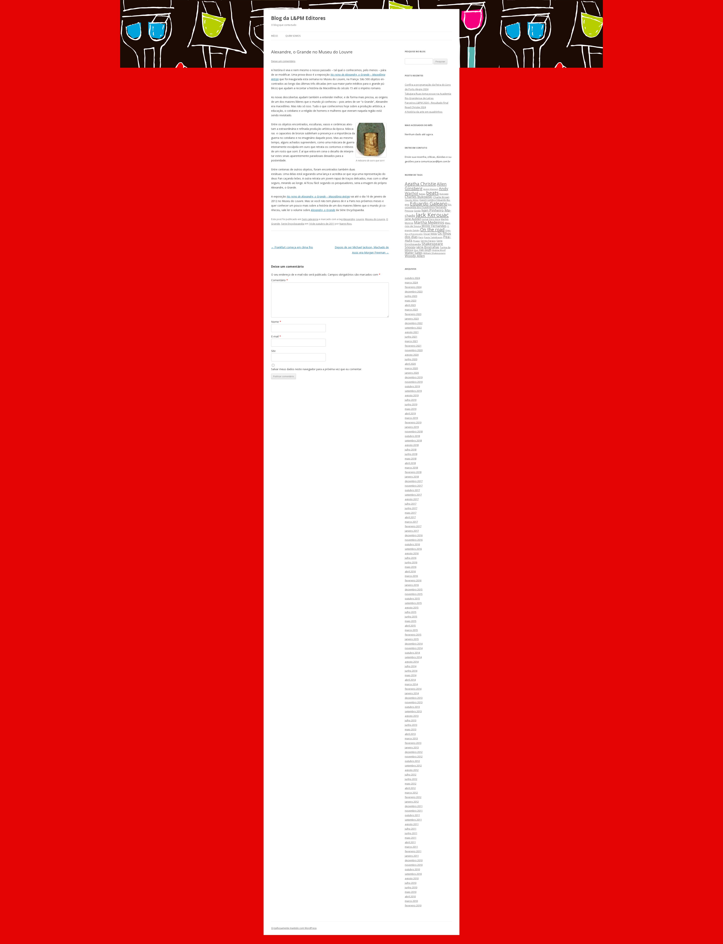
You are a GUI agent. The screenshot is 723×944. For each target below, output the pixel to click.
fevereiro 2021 (413, 345)
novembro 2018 (414, 431)
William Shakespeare (434, 253)
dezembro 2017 (414, 481)
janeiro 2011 (412, 855)
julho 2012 (410, 774)
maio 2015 (410, 621)
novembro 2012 (414, 756)
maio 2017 (410, 512)
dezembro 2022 (414, 323)
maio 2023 (410, 300)
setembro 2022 (413, 327)
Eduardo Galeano (428, 203)
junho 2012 (411, 779)
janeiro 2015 (412, 639)
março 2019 (411, 418)
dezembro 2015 (414, 589)
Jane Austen (413, 219)
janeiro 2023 (412, 318)
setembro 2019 (413, 391)
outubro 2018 (412, 436)
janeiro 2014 (412, 693)
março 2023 (411, 309)
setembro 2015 (413, 603)
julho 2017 (410, 503)
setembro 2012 (413, 765)
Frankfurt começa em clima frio (292, 247)
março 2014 (411, 684)
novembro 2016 (414, 539)
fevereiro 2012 (413, 797)
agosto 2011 (412, 824)
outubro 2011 (412, 815)
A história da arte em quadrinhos (423, 111)
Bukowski (443, 194)
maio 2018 (410, 458)
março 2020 (411, 368)
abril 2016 (410, 571)
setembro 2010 (413, 874)
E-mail (276, 336)
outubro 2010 (412, 869)
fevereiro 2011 (413, 851)
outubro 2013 (412, 707)
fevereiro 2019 (413, 422)
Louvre (360, 219)
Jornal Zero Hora (431, 219)
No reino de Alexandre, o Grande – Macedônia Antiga (318, 196)
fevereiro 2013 (413, 743)
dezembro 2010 (414, 860)
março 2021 (411, 341)
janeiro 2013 (412, 747)
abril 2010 (410, 896)
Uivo (416, 250)
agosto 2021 (412, 332)
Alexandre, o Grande (323, 210)
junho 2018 (411, 454)
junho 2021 (411, 336)
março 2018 (411, 467)
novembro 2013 (414, 702)
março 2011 (411, 846)
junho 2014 (411, 670)
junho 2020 (411, 359)
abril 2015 (410, 625)
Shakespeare (432, 243)
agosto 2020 (412, 354)
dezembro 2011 (414, 806)
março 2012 (411, 792)
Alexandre (349, 219)
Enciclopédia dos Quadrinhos (428, 206)
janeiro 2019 (412, 427)
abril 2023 (410, 305)
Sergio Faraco (428, 240)
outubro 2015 (412, 598)
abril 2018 (410, 463)
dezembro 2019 (414, 377)
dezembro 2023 (414, 291)
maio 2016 (410, 567)
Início (274, 35)
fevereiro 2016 (413, 580)
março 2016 (411, 576)
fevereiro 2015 (413, 634)
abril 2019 (410, 413)
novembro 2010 (414, 865)
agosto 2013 (412, 716)
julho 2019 (410, 400)
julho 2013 (410, 720)
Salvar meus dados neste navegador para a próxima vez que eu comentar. (316, 369)
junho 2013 (411, 725)
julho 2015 (410, 612)
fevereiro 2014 (413, 688)
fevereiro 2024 (413, 287)
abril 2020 (410, 363)
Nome (276, 322)
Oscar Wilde (430, 233)
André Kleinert (430, 189)
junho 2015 (411, 616)
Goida (417, 210)
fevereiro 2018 (413, 472)
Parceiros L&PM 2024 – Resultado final (426, 102)
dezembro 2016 (414, 535)
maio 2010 (410, 892)
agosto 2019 (412, 395)
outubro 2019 (412, 386)
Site (273, 351)
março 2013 (411, 738)
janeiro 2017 (412, 530)
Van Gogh (425, 250)
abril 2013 (410, 734)
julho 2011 (410, 828)
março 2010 (411, 901)
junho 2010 (411, 887)
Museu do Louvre (375, 219)
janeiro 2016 (412, 585)
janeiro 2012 (412, 801)
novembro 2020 (414, 350)
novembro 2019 (414, 382)
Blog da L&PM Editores (298, 18)
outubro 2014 (412, 652)
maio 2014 (410, 675)
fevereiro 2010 (413, 905)
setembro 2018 (413, 440)
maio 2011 (410, 837)
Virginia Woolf (439, 250)
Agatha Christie (420, 184)
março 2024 (411, 282)
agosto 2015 (412, 607)
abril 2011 (410, 842)
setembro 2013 (413, 711)
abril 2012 (410, 788)
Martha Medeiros (429, 222)
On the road (432, 229)
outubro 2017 (412, 490)
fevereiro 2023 (413, 314)
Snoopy (410, 247)
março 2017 (411, 521)
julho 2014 (410, 666)
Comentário (279, 280)
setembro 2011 (413, 819)
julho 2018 (410, 449)
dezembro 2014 (414, 643)
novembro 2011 (414, 810)
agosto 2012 (412, 770)
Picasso (416, 241)
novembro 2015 (414, 594)
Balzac (422, 193)
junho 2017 (411, 508)
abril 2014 (410, 679)
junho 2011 (411, 833)
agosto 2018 (412, 445)
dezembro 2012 (414, 752)
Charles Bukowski (418, 196)
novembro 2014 (414, 648)
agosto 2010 (412, 878)
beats (432, 192)
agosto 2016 (412, 553)
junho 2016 (411, 562)
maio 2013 (410, 729)
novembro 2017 (414, 485)
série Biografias (427, 247)
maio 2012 (410, 783)
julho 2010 (410, 883)
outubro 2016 (412, 544)
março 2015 (411, 630)
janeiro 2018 (412, 476)
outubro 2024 (412, 278)
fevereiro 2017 (413, 526)
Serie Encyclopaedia (292, 223)
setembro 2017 (413, 494)
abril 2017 (410, 517)
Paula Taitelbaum (433, 237)
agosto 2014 (412, 661)
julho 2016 (410, 558)
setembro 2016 (413, 549)
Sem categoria (310, 219)
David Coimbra (427, 199)
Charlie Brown (441, 197)
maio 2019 (410, 409)
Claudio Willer (412, 200)
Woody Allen (415, 256)
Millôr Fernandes (434, 226)
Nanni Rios (345, 223)
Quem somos (292, 35)
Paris (420, 237)
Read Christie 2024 (415, 107)
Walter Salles (414, 253)
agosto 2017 (412, 499)
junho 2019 (411, 404)
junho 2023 (411, 296)
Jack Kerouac (432, 215)
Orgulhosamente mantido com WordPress (294, 928)
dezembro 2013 (414, 697)
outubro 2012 (412, 761)
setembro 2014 (413, 657)
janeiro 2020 (412, 372)
